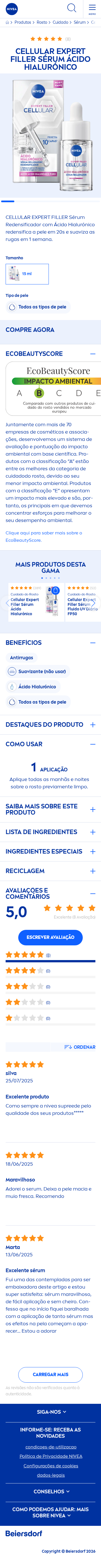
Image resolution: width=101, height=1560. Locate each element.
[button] (55, 590)
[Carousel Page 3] (50, 578)
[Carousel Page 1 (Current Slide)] (42, 578)
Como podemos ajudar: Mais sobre (50, 1513)
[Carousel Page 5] (59, 578)
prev (8, 603)
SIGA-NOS (49, 1412)
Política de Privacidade (51, 1456)
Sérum (80, 22)
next (93, 603)
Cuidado (61, 22)
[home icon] (8, 22)
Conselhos (49, 1492)
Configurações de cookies (51, 1465)
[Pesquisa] (71, 8)
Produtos (23, 22)
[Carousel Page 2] (46, 578)
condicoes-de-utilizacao (51, 1447)
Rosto (42, 22)
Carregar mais (50, 1374)
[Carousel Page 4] (55, 578)
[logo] (12, 9)
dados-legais (51, 1475)
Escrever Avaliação (50, 937)
